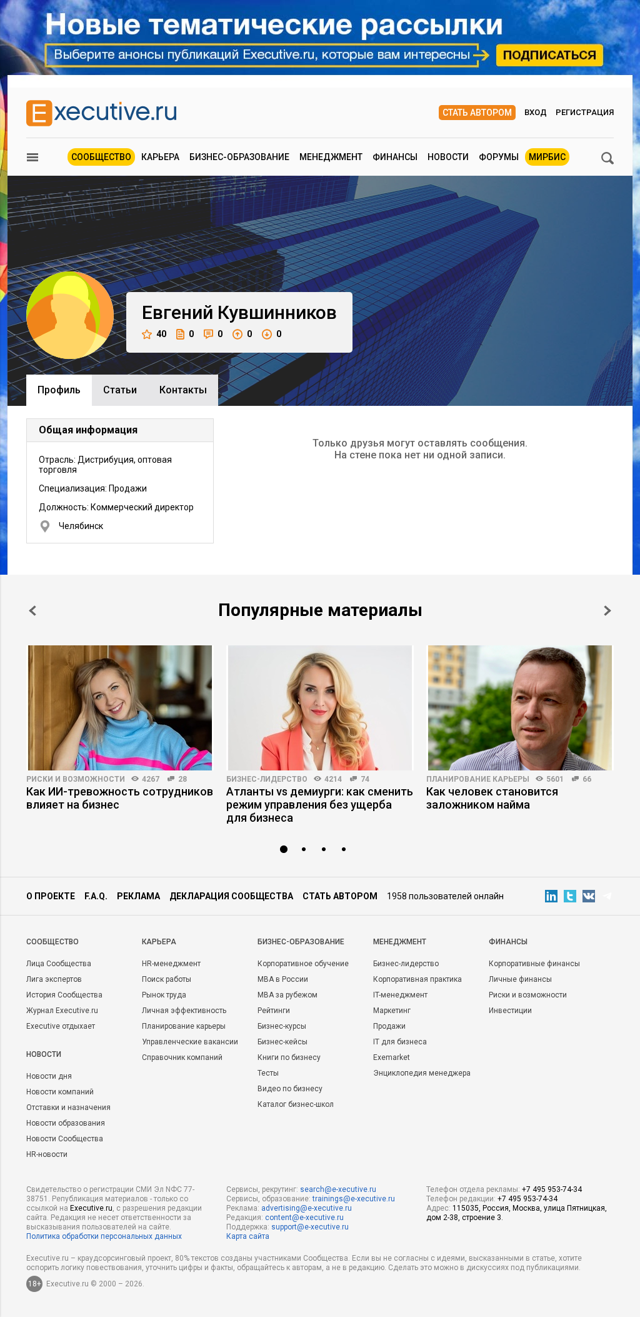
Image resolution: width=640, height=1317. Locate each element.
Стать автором (477, 113)
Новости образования (65, 1123)
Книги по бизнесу (289, 1057)
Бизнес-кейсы (283, 1041)
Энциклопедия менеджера (422, 1073)
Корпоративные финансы (534, 963)
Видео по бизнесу (290, 1088)
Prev (32, 611)
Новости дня (49, 1076)
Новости (448, 157)
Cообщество (52, 941)
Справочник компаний (182, 1057)
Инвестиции (510, 1010)
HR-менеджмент (171, 963)
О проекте (50, 896)
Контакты (183, 390)
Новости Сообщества (64, 1138)
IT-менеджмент (400, 995)
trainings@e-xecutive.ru (353, 1198)
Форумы (499, 157)
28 (182, 779)
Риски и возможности (75, 779)
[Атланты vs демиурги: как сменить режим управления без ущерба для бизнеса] (320, 707)
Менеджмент (330, 157)
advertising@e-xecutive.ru (306, 1208)
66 (586, 779)
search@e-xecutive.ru (338, 1189)
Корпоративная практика (417, 979)
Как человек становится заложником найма (492, 798)
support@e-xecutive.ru (310, 1227)
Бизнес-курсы (282, 1026)
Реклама (138, 896)
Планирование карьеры (477, 779)
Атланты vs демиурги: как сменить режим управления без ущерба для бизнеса (319, 804)
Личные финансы (520, 979)
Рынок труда (164, 995)
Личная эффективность (184, 1010)
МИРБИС (547, 157)
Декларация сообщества (231, 896)
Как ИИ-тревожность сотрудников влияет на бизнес (119, 798)
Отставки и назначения (68, 1107)
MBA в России (283, 979)
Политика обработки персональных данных (104, 1236)
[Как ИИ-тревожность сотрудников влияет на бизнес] (120, 707)
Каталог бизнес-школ (296, 1104)
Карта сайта (247, 1236)
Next (607, 611)
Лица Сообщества (58, 963)
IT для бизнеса (400, 1041)
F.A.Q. (96, 896)
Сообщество (101, 157)
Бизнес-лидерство (267, 779)
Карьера (160, 157)
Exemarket (391, 1057)
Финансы (395, 157)
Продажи (389, 1026)
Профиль (59, 390)
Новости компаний (60, 1091)
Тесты (268, 1073)
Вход (535, 112)
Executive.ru (91, 1208)
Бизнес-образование (239, 157)
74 (365, 779)
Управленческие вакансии (190, 1041)
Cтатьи (120, 390)
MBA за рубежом (288, 995)
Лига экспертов (54, 979)
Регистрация (585, 112)
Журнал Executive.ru (62, 1010)
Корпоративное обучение (303, 963)
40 (161, 334)
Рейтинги (274, 1010)
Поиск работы (166, 979)
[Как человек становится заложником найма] (520, 707)
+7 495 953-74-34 (552, 1189)
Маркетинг (392, 1010)
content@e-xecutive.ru (304, 1217)
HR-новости (47, 1154)
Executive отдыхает (60, 1026)
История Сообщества (64, 995)
